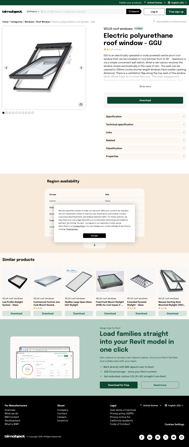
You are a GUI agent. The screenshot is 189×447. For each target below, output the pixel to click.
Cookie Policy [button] (79, 226)
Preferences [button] (72, 229)
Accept (94, 236)
